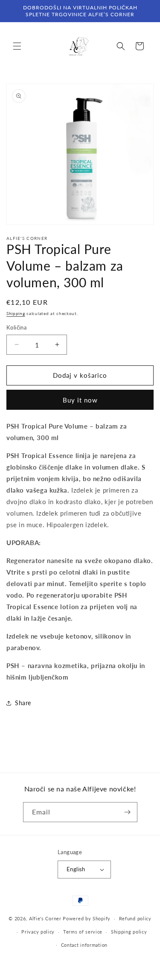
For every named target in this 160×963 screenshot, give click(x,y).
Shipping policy (129, 931)
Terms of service (82, 931)
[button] (17, 46)
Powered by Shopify (87, 918)
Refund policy (135, 918)
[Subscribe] (127, 812)
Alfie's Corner (45, 918)
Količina (16, 327)
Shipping (15, 313)
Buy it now (80, 400)
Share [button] (23, 702)
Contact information (84, 945)
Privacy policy (38, 931)
